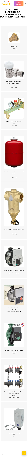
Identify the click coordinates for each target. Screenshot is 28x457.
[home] (6, 3)
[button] (25, 3)
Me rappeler (19, 3)
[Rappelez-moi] (24, 453)
